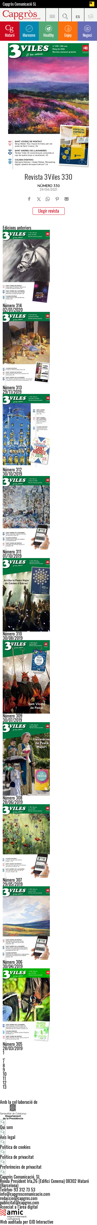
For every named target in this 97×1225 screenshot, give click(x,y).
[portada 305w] (48, 1005)
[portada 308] (48, 759)
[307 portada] (48, 841)
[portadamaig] (48, 923)
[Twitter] (38, 199)
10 (4, 1074)
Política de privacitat (17, 1157)
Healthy (48, 35)
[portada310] (48, 595)
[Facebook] (29, 199)
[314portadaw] (48, 266)
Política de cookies (15, 1147)
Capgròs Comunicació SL (19, 4)
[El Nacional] (91, 4)
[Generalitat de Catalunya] (48, 1111)
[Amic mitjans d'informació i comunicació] (48, 1214)
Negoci (87, 35)
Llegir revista (48, 211)
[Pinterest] (57, 199)
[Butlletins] (90, 14)
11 (4, 1078)
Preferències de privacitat (20, 1167)
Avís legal (7, 1137)
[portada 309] (48, 677)
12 (4, 1082)
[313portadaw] (48, 348)
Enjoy (67, 35)
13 (4, 1087)
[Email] (66, 199)
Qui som (6, 1127)
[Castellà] (77, 14)
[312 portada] (48, 430)
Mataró (10, 35)
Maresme (29, 35)
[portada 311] (48, 512)
